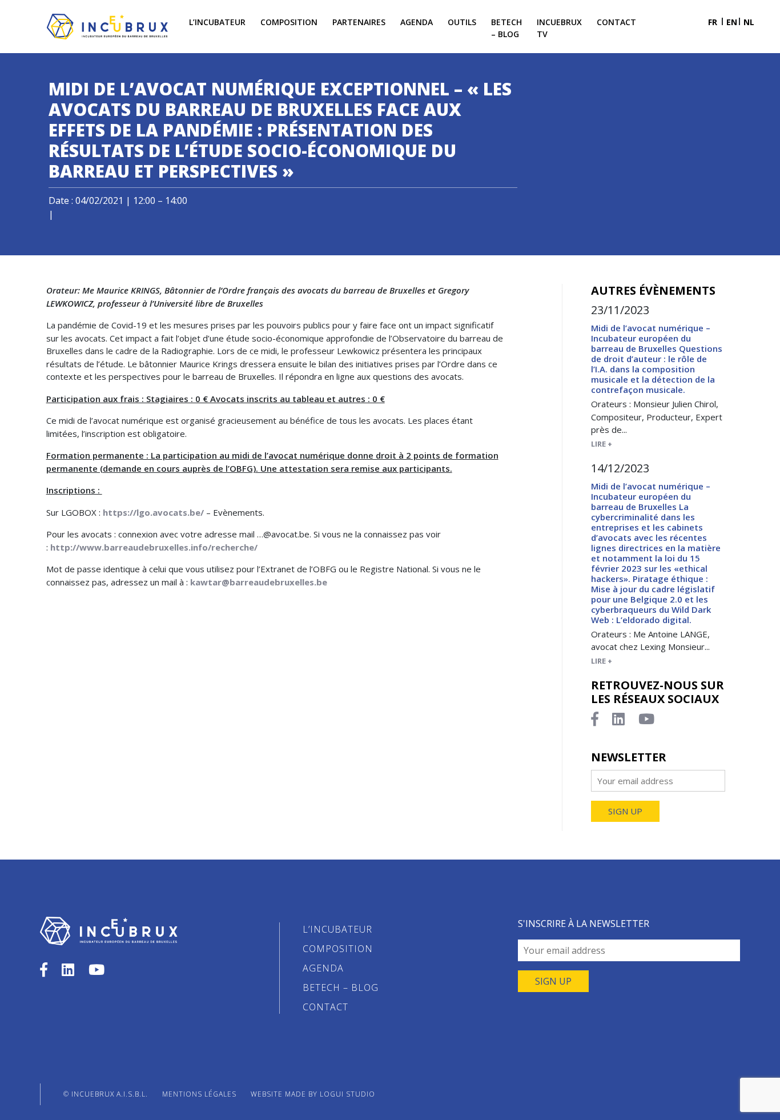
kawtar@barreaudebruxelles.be (258, 582)
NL (748, 22)
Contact (616, 22)
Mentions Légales (199, 1094)
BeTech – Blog (506, 28)
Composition (288, 22)
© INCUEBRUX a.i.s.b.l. (105, 1094)
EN (731, 22)
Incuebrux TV (559, 28)
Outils (462, 22)
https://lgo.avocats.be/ (153, 512)
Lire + (601, 444)
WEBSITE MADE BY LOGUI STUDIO (313, 1094)
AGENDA (323, 968)
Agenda (416, 22)
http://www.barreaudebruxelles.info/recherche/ (154, 547)
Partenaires (358, 22)
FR (712, 22)
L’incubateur (217, 22)
